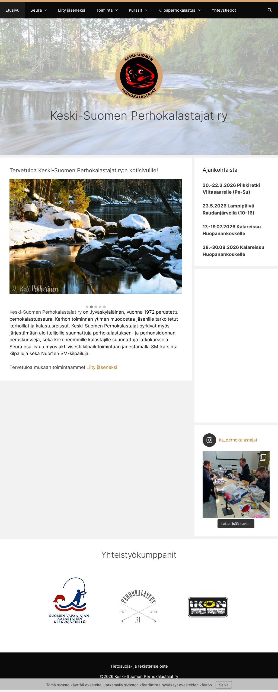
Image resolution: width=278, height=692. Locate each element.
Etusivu (12, 10)
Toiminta (104, 10)
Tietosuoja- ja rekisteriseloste (139, 666)
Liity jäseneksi (71, 10)
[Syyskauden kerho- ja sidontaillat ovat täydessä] (236, 484)
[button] (87, 307)
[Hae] (270, 10)
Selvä (224, 685)
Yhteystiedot (224, 10)
